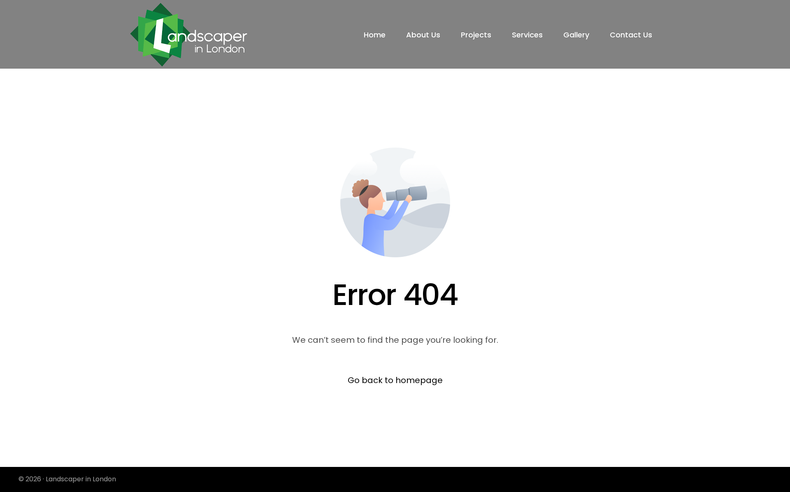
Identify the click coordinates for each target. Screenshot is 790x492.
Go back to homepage (395, 380)
